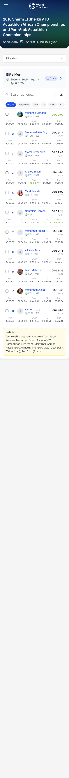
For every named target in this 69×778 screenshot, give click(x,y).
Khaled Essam (33, 171)
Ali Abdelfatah (33, 250)
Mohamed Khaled (35, 289)
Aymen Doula (32, 309)
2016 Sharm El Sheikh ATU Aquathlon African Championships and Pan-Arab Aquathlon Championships (34, 27)
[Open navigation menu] (6, 6)
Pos (9, 104)
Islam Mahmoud (34, 270)
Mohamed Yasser (35, 230)
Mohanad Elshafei (35, 112)
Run (36, 104)
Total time (24, 104)
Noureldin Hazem (35, 211)
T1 (44, 104)
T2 (61, 104)
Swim (52, 104)
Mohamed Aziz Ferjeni (37, 132)
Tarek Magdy (32, 191)
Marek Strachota (35, 152)
